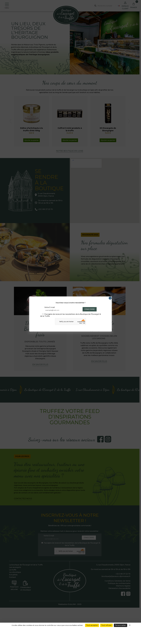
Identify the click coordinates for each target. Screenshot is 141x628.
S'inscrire (89, 309)
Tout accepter (92, 625)
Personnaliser (120, 625)
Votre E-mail (49, 307)
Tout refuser (106, 625)
